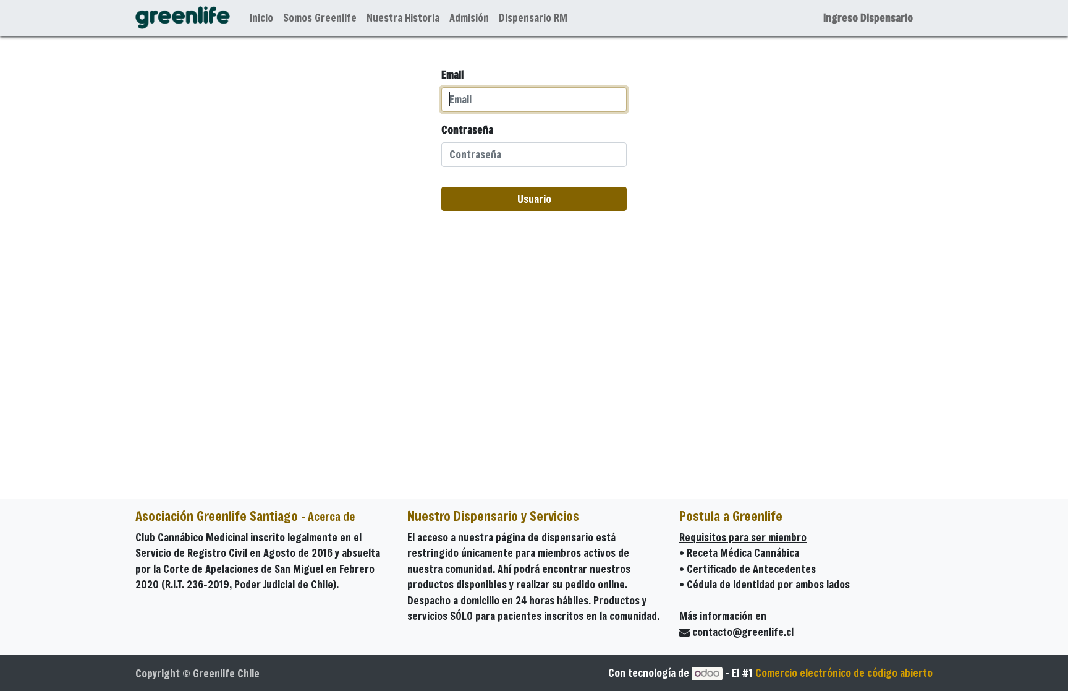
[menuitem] (261, 18)
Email (452, 74)
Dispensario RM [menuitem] (533, 18)
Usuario (534, 199)
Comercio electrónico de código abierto (844, 673)
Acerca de (331, 516)
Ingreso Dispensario (868, 18)
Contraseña (467, 129)
